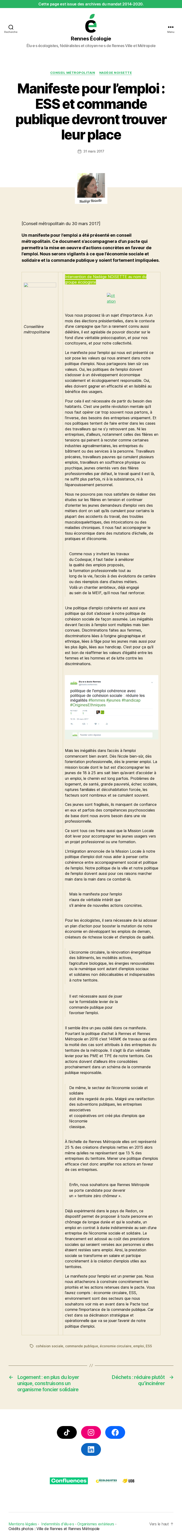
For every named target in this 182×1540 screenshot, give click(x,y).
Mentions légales (23, 1524)
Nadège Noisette (115, 72)
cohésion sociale (49, 1346)
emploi (138, 1346)
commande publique (81, 1346)
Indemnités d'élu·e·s (57, 1524)
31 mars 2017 (93, 151)
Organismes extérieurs (95, 1524)
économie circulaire (115, 1346)
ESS (149, 1346)
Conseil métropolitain (72, 72)
